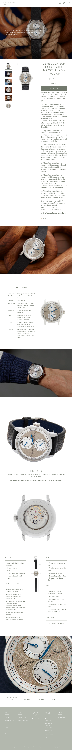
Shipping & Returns (48, 724)
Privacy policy (37, 747)
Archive (7, 723)
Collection (22, 717)
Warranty (48, 728)
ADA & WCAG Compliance (49, 734)
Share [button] (44, 218)
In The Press (62, 717)
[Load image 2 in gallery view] (8, 74)
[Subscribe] (64, 700)
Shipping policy (57, 747)
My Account (48, 720)
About (7, 717)
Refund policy (28, 747)
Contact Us (48, 730)
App (46, 737)
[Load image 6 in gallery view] (8, 106)
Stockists (8, 725)
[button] (69, 3)
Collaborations (23, 720)
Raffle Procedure (8, 729)
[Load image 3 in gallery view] (8, 82)
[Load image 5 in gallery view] (8, 98)
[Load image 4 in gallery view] (8, 90)
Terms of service (47, 747)
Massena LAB (18, 747)
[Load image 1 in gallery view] (8, 66)
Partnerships (9, 720)
